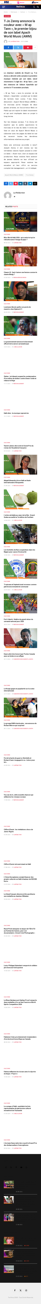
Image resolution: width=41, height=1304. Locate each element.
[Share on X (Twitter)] (18, 47)
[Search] (38, 7)
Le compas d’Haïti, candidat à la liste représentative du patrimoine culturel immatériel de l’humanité (17, 1108)
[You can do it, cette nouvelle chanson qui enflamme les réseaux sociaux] (20, 779)
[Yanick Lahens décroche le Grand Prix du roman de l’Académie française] (20, 430)
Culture (7, 16)
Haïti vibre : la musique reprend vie (16, 413)
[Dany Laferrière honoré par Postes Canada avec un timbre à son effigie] (20, 638)
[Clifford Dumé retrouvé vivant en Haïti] (20, 848)
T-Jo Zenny (30, 175)
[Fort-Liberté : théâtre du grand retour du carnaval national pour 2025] (20, 603)
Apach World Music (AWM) (14, 175)
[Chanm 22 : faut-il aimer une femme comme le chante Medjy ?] (20, 256)
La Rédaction (14, 41)
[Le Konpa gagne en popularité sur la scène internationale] (20, 673)
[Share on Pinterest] (27, 47)
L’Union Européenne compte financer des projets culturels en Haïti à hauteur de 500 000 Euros (20, 879)
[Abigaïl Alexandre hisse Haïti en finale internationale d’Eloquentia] (20, 465)
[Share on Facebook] (8, 47)
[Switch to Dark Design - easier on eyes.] (34, 7)
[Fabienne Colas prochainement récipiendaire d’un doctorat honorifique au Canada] (20, 1021)
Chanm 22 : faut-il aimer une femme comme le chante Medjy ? (26, 1240)
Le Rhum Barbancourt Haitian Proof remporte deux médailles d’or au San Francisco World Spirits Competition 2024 (20, 1002)
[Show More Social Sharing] (35, 47)
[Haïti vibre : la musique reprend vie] (20, 397)
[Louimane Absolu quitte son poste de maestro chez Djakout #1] (20, 291)
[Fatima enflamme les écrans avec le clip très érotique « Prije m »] (20, 1056)
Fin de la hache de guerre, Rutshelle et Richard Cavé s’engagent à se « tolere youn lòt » (19, 760)
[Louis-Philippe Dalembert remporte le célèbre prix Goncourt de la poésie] (20, 950)
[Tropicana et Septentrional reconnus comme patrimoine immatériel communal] (20, 569)
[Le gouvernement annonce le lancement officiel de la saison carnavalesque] (20, 326)
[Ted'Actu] (20, 7)
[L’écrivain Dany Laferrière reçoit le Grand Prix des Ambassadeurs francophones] (20, 1127)
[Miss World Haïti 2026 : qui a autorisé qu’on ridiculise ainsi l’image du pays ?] (20, 222)
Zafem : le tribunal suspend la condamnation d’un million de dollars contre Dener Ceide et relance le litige (20, 378)
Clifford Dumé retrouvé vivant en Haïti (17, 864)
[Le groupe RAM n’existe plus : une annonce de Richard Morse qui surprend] (20, 707)
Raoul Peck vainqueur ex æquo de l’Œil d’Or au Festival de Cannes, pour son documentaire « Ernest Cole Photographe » (19, 931)
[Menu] (3, 7)
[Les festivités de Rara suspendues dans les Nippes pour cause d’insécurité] (20, 534)
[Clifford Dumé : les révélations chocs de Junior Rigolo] (20, 814)
